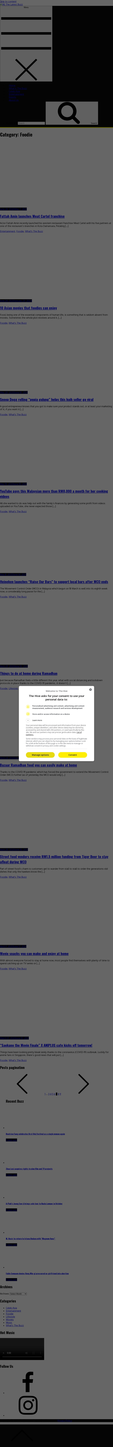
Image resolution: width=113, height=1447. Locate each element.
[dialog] (56, 723)
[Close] (90, 690)
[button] (56, 720)
